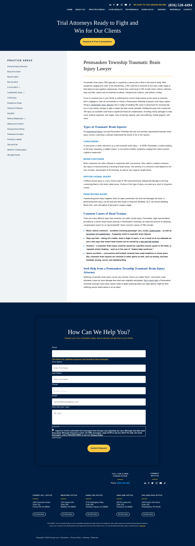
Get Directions (39, 514)
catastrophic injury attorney (102, 105)
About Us (80, 9)
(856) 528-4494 (180, 5)
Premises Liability (14, 139)
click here (142, 525)
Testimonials (131, 9)
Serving (162, 9)
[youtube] (126, 4)
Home (69, 9)
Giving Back (147, 9)
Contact (188, 9)
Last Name (57, 373)
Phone (55, 384)
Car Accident (12, 87)
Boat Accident (12, 77)
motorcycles (154, 231)
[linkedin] (110, 4)
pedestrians (104, 234)
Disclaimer (65, 537)
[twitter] (117, 4)
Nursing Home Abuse (15, 129)
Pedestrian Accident (15, 134)
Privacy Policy (97, 435)
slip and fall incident (149, 242)
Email (54, 347)
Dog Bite (10, 113)
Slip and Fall (12, 145)
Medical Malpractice (15, 119)
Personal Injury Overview (17, 66)
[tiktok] (130, 4)
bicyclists (90, 234)
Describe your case (61, 407)
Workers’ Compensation (17, 150)
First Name (57, 362)
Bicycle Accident (14, 72)
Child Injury (11, 98)
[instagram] (122, 4)
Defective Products (14, 108)
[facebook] (113, 4)
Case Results (115, 9)
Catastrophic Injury (14, 92)
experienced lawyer (94, 132)
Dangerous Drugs (14, 103)
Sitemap (86, 537)
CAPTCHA (56, 438)
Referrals (175, 9)
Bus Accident (12, 82)
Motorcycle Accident (15, 124)
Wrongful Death (13, 155)
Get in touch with (151, 280)
